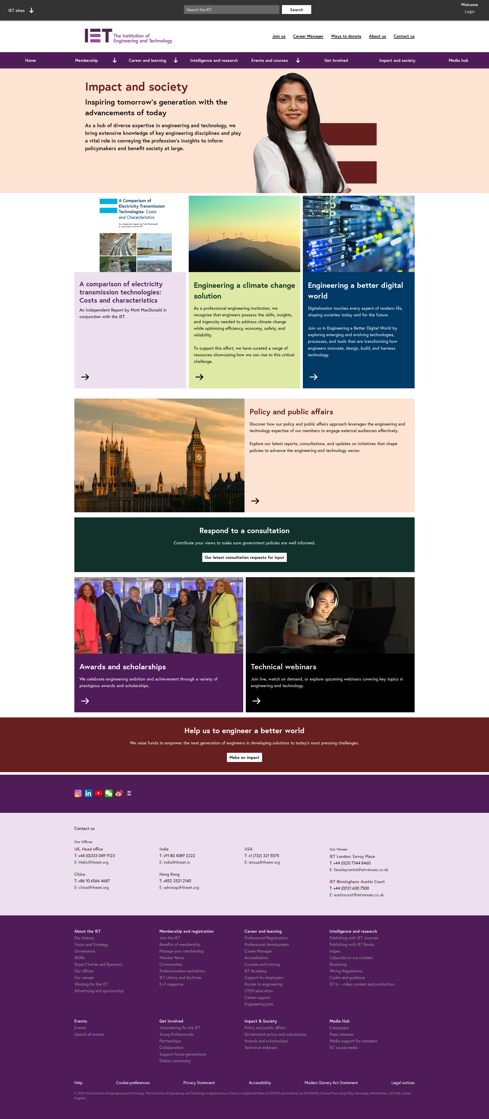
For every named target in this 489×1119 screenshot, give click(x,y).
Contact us (404, 36)
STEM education (258, 990)
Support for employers (263, 977)
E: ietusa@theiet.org (262, 862)
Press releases (342, 1034)
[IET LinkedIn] (88, 793)
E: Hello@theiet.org (91, 862)
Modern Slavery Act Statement (331, 1082)
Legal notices (403, 1082)
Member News (171, 957)
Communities (170, 964)
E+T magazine (171, 984)
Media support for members (353, 1040)
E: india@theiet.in (174, 862)
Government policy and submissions (275, 1034)
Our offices (83, 970)
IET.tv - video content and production (362, 984)
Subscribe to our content (351, 957)
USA (248, 849)
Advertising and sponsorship (99, 990)
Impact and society (397, 60)
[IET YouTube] (98, 794)
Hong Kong (169, 874)
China (79, 874)
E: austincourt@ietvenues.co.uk (357, 894)
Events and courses (269, 60)
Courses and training (262, 964)
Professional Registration (266, 937)
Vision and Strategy (91, 944)
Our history (84, 937)
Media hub (458, 60)
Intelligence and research (214, 60)
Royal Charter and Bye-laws (98, 964)
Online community (175, 1060)
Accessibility (260, 1082)
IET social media (344, 1047)
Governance (84, 951)
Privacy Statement (199, 1082)
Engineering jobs (258, 1004)
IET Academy (255, 970)
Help (78, 1082)
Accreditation (256, 957)
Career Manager (308, 36)
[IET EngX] (129, 793)
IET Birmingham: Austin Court (357, 881)
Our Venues (338, 849)
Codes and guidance (347, 977)
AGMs (79, 957)
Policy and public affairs (265, 1027)
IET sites (16, 10)
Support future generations (182, 1054)
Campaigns (339, 1027)
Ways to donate (346, 36)
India (164, 849)
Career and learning (147, 60)
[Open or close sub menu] (114, 60)
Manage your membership (181, 951)
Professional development (266, 944)
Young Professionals (176, 1034)
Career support (257, 997)
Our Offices (83, 842)
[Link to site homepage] (127, 36)
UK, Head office (88, 849)
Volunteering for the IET (179, 1027)
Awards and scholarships (266, 1040)
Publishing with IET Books (352, 944)
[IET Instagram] (78, 793)
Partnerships (170, 1040)
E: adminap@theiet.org (179, 887)
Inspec (335, 951)
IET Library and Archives (180, 977)
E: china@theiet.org (91, 887)
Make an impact (244, 757)
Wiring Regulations (346, 970)
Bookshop (338, 964)
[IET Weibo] (119, 793)
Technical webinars (260, 1047)
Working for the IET (91, 984)
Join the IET (169, 937)
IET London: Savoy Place (352, 856)
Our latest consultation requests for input (244, 557)
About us (377, 36)
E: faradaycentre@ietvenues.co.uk (359, 869)
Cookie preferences (133, 1082)
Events (80, 1027)
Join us (279, 36)
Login (469, 11)
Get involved (336, 60)
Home (30, 60)
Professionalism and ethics (182, 970)
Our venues (84, 977)
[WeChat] (109, 793)
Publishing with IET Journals (354, 937)
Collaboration (171, 1047)
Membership (86, 60)
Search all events (89, 1034)
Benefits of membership (179, 944)
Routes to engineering (263, 984)
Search (296, 9)
